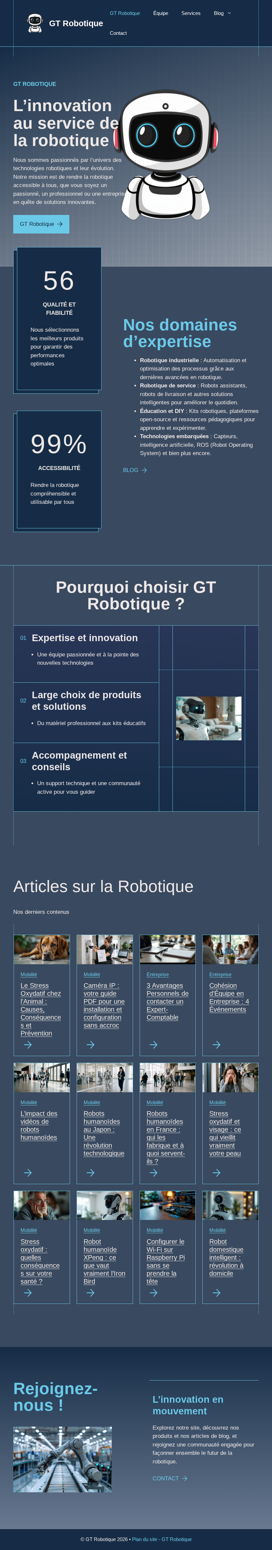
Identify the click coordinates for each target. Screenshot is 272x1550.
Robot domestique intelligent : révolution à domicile (226, 1257)
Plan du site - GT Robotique (162, 1539)
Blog (219, 13)
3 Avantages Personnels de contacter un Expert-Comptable (168, 1001)
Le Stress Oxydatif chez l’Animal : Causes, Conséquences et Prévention (41, 1009)
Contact (118, 33)
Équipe (160, 13)
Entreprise (158, 974)
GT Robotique (76, 23)
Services (191, 13)
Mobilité (29, 974)
